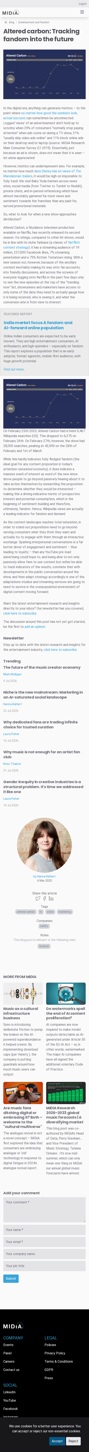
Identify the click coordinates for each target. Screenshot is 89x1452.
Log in (83, 3)
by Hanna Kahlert (44, 876)
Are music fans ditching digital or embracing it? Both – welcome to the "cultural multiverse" (22, 1117)
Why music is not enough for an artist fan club (41, 754)
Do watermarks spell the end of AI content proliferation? (65, 1013)
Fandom (44, 946)
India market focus (38, 325)
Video (50, 911)
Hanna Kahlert (12, 704)
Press (48, 1378)
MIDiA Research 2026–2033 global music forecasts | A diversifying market (64, 1115)
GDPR (48, 1370)
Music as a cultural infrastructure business (20, 1013)
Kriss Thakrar (12, 763)
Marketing (65, 911)
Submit (11, 1279)
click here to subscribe (19, 613)
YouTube (9, 1400)
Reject (73, 1441)
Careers (8, 1361)
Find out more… (15, 369)
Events (8, 1345)
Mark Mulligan (12, 674)
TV (41, 911)
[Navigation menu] (82, 12)
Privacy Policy (54, 1353)
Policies (50, 1345)
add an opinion (35, 627)
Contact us (11, 1370)
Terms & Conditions (58, 1361)
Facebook (10, 1409)
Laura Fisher (11, 734)
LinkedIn (9, 1392)
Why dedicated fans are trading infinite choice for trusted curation (40, 724)
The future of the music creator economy (41, 667)
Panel (7, 1353)
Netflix (44, 926)
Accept (57, 1441)
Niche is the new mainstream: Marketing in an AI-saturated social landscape (43, 695)
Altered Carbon (26, 911)
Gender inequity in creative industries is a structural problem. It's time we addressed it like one (43, 786)
